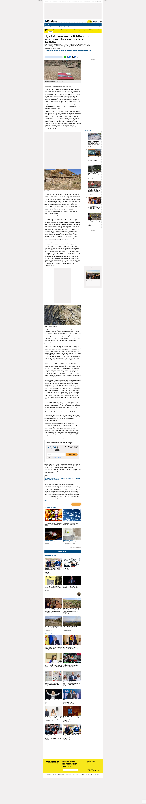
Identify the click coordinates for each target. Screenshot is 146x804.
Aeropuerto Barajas (98, 1)
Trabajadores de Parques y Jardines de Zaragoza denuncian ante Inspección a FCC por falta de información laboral (94, 175)
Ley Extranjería (59, 1)
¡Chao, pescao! (66, 568)
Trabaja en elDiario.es (60, 774)
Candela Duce (90, 194)
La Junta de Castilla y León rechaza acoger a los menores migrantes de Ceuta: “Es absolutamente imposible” (71, 683)
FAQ (93, 774)
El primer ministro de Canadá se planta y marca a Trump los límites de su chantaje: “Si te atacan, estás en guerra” (53, 570)
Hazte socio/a (90, 21)
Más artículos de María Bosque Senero (53, 593)
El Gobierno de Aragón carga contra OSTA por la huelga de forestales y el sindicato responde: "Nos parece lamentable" (94, 223)
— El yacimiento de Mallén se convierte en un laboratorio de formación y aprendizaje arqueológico (67, 50)
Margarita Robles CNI (54, 1)
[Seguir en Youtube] (95, 770)
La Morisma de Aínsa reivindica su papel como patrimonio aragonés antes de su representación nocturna (94, 206)
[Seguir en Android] (87, 762)
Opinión (60, 26)
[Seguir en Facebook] (90, 770)
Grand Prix (85, 1)
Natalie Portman (80, 1)
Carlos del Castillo (66, 669)
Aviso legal (82, 774)
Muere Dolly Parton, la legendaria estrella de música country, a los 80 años (53, 701)
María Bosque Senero (48, 84)
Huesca (51, 26)
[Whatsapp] (65, 57)
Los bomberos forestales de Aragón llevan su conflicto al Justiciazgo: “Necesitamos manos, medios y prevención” (94, 191)
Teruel (56, 26)
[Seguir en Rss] (100, 770)
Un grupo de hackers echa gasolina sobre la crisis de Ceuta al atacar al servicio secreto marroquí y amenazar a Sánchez (71, 665)
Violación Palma (94, 1)
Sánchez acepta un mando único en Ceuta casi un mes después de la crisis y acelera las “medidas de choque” (71, 647)
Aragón (47, 24)
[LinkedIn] (75, 57)
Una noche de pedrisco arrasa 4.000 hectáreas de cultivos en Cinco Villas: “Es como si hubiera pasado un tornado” (72, 610)
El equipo (54, 774)
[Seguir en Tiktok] (97, 770)
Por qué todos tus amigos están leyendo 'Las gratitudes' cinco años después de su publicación (53, 588)
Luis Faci (89, 146)
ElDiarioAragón (90, 161)
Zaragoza (46, 26)
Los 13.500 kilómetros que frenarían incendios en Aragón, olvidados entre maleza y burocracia (53, 628)
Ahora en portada (48, 633)
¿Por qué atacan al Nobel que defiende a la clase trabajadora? (70, 587)
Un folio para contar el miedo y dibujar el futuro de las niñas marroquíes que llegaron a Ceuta (52, 683)
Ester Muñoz (66, 1)
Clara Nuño (47, 590)
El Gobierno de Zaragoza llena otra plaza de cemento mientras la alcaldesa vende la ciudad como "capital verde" (94, 143)
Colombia (70, 1)
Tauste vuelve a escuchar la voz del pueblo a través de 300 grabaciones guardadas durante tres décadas (53, 610)
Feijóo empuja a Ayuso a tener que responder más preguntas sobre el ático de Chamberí (71, 701)
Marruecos (63, 1)
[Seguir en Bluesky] (87, 770)
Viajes (69, 26)
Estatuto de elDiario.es (68, 774)
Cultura (45, 500)
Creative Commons (76, 774)
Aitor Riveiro (47, 669)
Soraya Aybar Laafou (48, 685)
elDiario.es (46, 651)
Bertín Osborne (89, 1)
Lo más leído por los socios (50, 555)
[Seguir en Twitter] (89, 770)
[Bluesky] (70, 57)
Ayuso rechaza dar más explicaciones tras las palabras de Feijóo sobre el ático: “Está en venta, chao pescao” (53, 718)
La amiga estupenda (74, 1)
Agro (65, 26)
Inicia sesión (95, 21)
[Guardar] (78, 57)
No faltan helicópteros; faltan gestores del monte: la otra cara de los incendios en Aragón (71, 628)
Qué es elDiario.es (49, 774)
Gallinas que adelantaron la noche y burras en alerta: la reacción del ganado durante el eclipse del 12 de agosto (94, 158)
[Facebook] (101, 27)
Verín (82, 1)
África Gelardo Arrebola (72, 703)
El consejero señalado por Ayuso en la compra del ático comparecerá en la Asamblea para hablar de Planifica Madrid (71, 718)
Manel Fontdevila (66, 569)
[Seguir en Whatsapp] (98, 770)
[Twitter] (99, 27)
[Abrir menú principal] (101, 21)
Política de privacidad (88, 774)
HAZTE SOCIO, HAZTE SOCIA (70, 770)
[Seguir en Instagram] (93, 770)
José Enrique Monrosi (67, 651)
